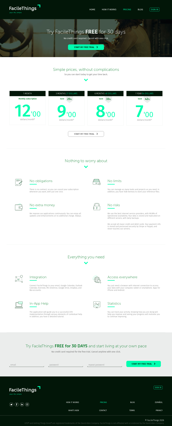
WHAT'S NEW (73, 410)
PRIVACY (159, 410)
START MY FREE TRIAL (85, 47)
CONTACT (103, 410)
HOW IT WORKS (109, 9)
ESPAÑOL (159, 402)
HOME (92, 9)
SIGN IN (154, 9)
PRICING (127, 9)
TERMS (132, 410)
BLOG (140, 9)
